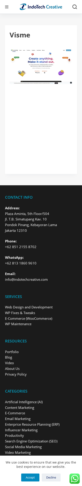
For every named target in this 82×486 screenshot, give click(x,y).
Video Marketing (18, 452)
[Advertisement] (41, 127)
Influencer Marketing (21, 430)
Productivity (14, 435)
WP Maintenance (18, 324)
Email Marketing (18, 418)
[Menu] (6, 7)
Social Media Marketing (23, 446)
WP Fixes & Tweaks (20, 312)
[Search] (74, 7)
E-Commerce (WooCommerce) (28, 318)
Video (9, 363)
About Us (12, 368)
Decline (51, 477)
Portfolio (12, 351)
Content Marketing (19, 407)
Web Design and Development (29, 307)
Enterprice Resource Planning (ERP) (32, 424)
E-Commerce (15, 413)
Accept (30, 477)
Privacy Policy (16, 374)
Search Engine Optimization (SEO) (31, 441)
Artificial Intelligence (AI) (24, 402)
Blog (8, 357)
